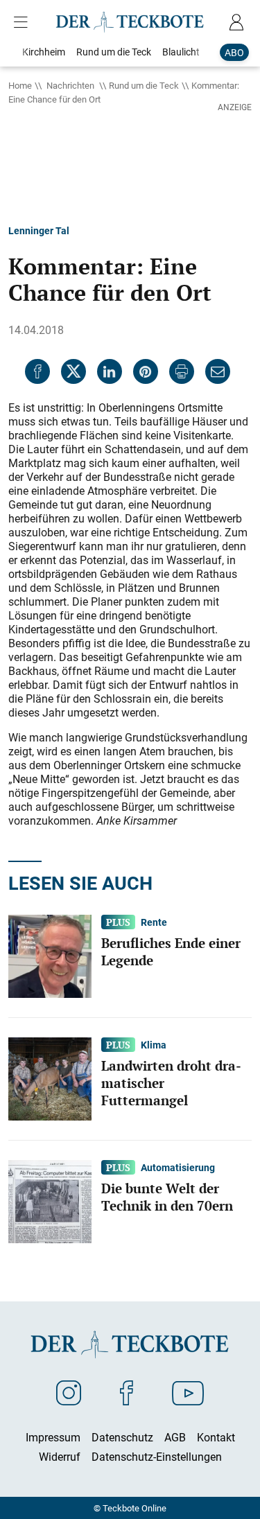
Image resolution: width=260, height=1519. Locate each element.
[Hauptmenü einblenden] (23, 22)
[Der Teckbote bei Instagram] (68, 1392)
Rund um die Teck (144, 85)
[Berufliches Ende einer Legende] (50, 955)
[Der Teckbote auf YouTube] (188, 1392)
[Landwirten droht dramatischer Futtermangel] (50, 1077)
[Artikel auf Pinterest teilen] (145, 371)
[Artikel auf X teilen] (73, 371)
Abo (234, 52)
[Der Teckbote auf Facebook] (126, 1392)
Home (20, 85)
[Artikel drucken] (181, 371)
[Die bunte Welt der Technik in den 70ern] (50, 1200)
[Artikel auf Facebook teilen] (37, 371)
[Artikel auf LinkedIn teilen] (109, 371)
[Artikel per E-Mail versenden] (217, 371)
